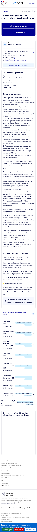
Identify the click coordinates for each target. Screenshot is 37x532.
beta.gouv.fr (5, 508)
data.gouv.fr (15, 508)
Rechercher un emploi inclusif (9, 463)
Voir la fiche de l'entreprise (18, 65)
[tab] (18, 313)
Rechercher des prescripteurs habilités (11, 465)
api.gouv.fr (25, 508)
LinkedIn (5, 483)
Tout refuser (19, 530)
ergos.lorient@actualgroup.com (15, 55)
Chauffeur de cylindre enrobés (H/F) (9, 365)
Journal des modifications (8, 468)
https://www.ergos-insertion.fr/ (14, 60)
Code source (4, 515)
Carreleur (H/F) (8, 393)
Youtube (5, 486)
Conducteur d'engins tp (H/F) (9, 377)
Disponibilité (4, 478)
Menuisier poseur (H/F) (9, 332)
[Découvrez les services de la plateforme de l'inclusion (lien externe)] (8, 494)
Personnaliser (30, 530)
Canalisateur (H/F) (7, 322)
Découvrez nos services (7, 503)
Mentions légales (5, 519)
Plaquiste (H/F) (8, 386)
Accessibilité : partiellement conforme (11, 513)
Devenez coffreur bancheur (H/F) (8, 343)
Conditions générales (6, 521)
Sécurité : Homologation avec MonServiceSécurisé (14, 517)
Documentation (5, 473)
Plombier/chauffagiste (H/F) (9, 402)
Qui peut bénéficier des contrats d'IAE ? (11, 475)
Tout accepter (7, 530)
